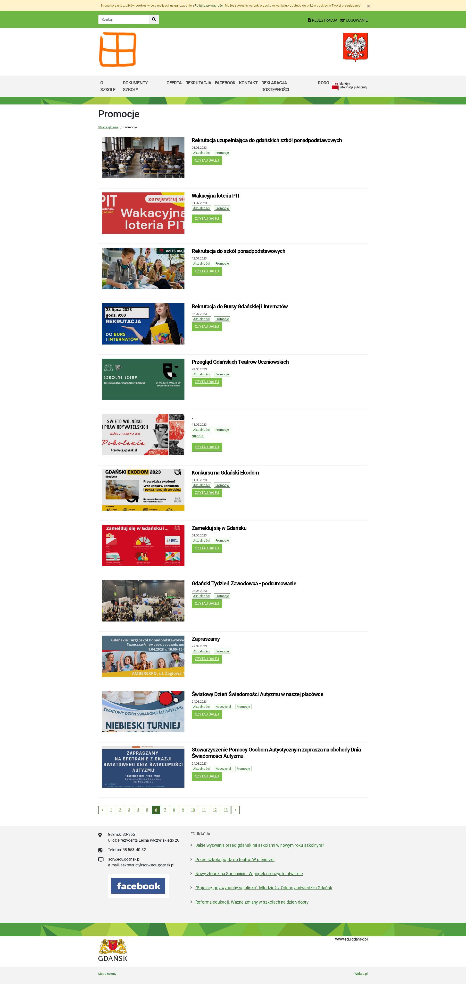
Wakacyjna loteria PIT (216, 195)
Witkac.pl (361, 973)
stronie (198, 436)
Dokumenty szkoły (135, 86)
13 (226, 810)
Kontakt (248, 82)
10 (193, 810)
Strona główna (108, 127)
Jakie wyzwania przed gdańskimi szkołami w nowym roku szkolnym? (259, 845)
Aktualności (201, 153)
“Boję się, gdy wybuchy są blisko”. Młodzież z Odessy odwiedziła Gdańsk (263, 887)
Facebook (225, 82)
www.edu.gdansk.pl (351, 939)
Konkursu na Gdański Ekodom (225, 472)
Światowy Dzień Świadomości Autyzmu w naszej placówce (257, 694)
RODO (323, 82)
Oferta (174, 82)
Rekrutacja (198, 82)
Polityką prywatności (209, 5)
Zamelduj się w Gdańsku (219, 528)
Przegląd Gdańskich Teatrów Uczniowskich (240, 362)
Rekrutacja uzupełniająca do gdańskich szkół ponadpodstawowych (267, 140)
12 (215, 810)
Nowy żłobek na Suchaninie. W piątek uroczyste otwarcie (249, 873)
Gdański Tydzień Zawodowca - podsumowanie (244, 583)
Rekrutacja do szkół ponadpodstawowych (238, 251)
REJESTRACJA (324, 20)
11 (204, 810)
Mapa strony (107, 973)
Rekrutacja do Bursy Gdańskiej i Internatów (240, 306)
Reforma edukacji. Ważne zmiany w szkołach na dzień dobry (251, 902)
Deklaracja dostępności (275, 86)
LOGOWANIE (356, 20)
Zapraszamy (206, 639)
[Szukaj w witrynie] (154, 19)
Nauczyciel (223, 706)
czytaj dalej (208, 160)
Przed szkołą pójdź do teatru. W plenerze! (235, 859)
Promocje (222, 153)
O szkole (108, 86)
